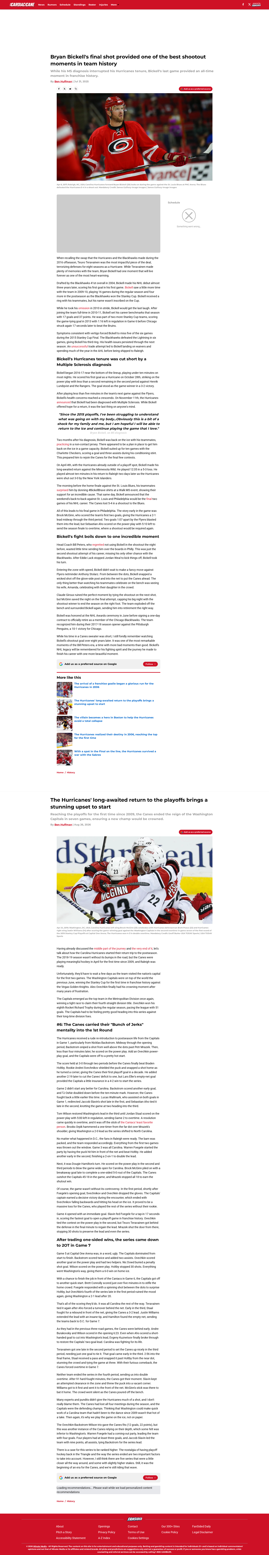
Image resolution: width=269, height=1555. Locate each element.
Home (60, 772)
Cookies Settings (138, 1538)
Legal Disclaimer (202, 1532)
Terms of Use (136, 1532)
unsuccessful (79, 346)
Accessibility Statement (71, 1538)
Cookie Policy (169, 1532)
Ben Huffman (63, 81)
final (149, 499)
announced (64, 402)
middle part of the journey (110, 948)
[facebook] (243, 4)
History (71, 772)
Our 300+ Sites (170, 1526)
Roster (92, 4)
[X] (249, 4)
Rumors (52, 4)
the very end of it (142, 948)
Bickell (129, 287)
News (41, 4)
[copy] (76, 89)
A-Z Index (104, 1538)
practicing (63, 444)
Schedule (65, 4)
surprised (63, 490)
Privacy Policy (106, 1532)
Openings (104, 1526)
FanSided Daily (201, 1526)
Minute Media (40, 1546)
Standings (79, 4)
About (60, 1526)
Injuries (103, 4)
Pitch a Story (64, 1532)
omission (84, 308)
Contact (133, 1526)
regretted (98, 544)
